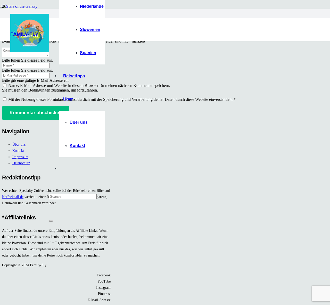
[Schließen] (51, 221)
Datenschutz (21, 163)
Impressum (20, 157)
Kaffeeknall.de (12, 197)
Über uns (19, 144)
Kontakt (18, 151)
